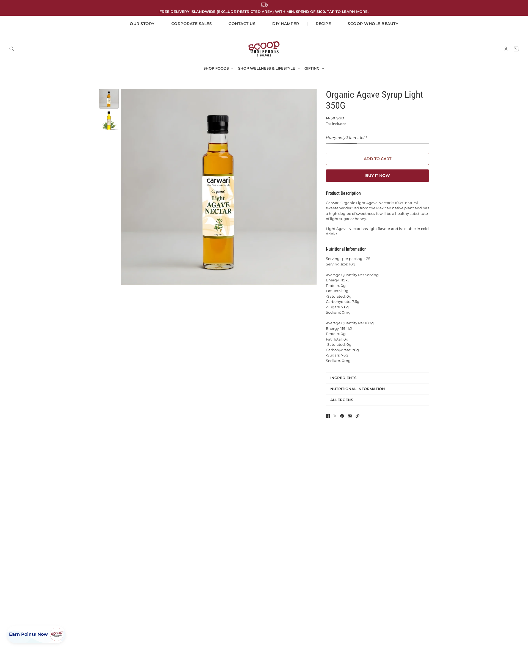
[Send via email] (350, 416)
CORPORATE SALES (191, 23)
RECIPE (323, 23)
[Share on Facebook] (328, 416)
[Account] (506, 49)
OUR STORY (142, 23)
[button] (357, 416)
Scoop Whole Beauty (373, 23)
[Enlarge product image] (219, 187)
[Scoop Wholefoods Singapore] (264, 49)
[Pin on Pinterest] (342, 416)
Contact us (242, 23)
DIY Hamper (285, 23)
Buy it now (377, 175)
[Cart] (516, 49)
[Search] (12, 49)
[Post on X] (334, 415)
